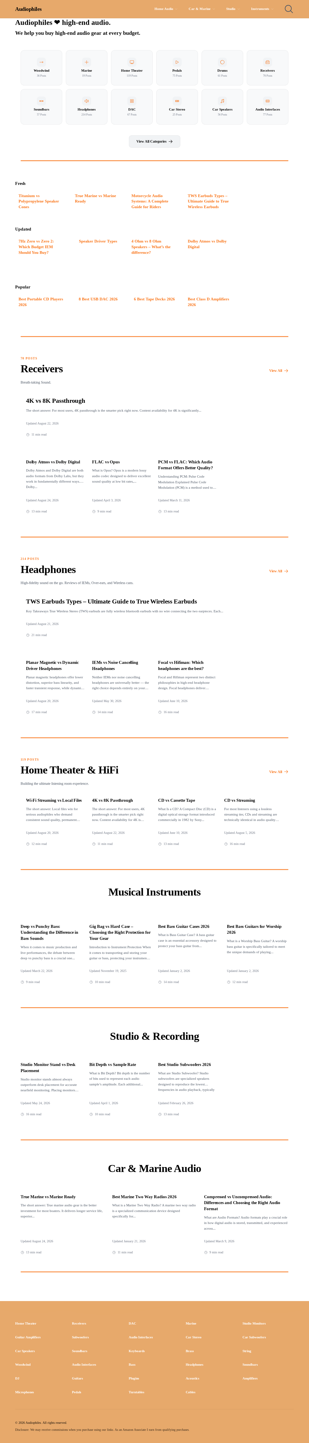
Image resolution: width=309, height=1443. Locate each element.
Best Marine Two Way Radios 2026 (144, 1196)
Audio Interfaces (141, 1337)
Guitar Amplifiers (28, 1337)
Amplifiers (250, 1378)
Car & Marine (200, 9)
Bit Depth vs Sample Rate (112, 1064)
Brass (190, 1351)
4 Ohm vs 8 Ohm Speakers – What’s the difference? (151, 247)
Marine (191, 1323)
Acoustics (193, 1378)
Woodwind (23, 1364)
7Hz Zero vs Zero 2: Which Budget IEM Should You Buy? (36, 247)
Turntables (136, 1392)
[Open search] (289, 9)
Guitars (77, 1378)
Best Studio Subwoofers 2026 (184, 1064)
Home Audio (164, 9)
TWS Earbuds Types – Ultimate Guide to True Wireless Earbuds (208, 201)
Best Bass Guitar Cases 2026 (183, 926)
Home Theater (25, 1323)
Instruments (260, 9)
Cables (190, 1392)
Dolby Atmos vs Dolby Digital (207, 244)
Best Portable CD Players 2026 (41, 302)
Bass (132, 1364)
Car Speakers (25, 1351)
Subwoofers (80, 1337)
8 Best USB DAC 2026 (98, 299)
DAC (132, 1323)
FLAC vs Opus (106, 462)
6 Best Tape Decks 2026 (154, 299)
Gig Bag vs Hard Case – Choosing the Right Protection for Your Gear (120, 932)
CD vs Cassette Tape (176, 800)
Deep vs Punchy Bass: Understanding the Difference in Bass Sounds (49, 932)
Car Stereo (194, 1337)
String (246, 1351)
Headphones (194, 1364)
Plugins (134, 1378)
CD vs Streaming (239, 800)
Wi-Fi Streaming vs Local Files (54, 800)
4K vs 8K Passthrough (55, 400)
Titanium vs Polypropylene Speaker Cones (39, 201)
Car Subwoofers (254, 1337)
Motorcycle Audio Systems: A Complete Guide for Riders (149, 201)
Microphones (24, 1392)
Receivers (79, 1323)
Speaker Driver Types (98, 241)
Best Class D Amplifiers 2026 (208, 302)
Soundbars (79, 1351)
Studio (231, 9)
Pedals (76, 1392)
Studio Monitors (254, 1323)
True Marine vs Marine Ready (95, 198)
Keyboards (137, 1351)
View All (275, 371)
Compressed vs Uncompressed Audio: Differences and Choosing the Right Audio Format (242, 1202)
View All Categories (151, 141)
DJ (17, 1378)
